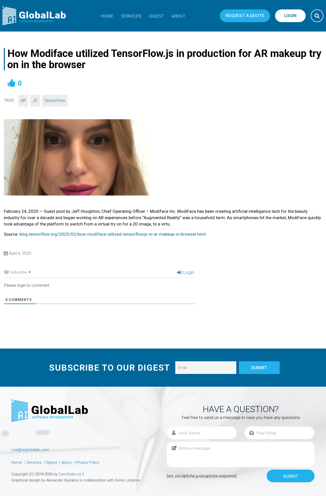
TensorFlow (54, 100)
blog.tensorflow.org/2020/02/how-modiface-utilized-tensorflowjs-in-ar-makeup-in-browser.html (112, 234)
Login (188, 272)
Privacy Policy (87, 462)
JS (35, 100)
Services (131, 16)
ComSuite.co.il (71, 474)
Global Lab (34, 15)
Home (107, 16)
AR (23, 100)
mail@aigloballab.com (30, 449)
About (178, 16)
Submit (290, 476)
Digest (156, 16)
